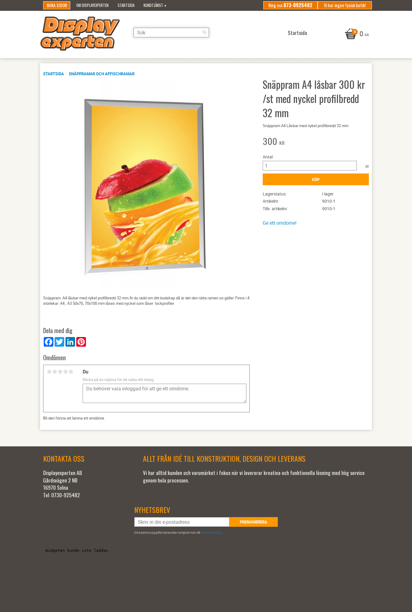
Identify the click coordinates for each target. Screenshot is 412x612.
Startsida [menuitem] (126, 5)
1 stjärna (49, 371)
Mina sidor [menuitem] (57, 5)
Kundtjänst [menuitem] (153, 5)
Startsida (53, 73)
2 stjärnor (54, 371)
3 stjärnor (60, 371)
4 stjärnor (65, 371)
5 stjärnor (71, 371)
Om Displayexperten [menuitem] (92, 5)
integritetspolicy (211, 532)
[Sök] (204, 32)
